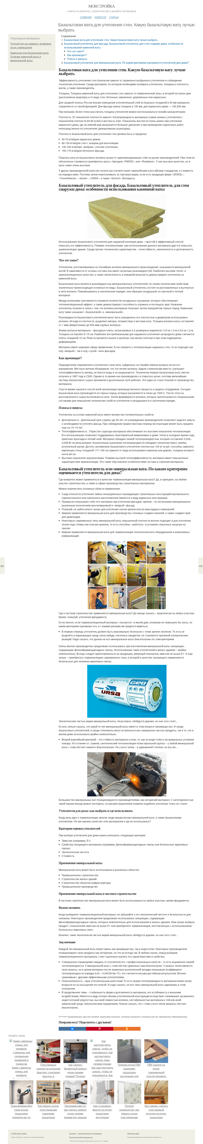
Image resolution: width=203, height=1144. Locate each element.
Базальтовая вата (75, 1016)
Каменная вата (165, 1016)
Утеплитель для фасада (130, 1016)
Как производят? (77, 55)
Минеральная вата (179, 1016)
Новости (100, 16)
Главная (86, 16)
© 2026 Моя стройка (18, 1133)
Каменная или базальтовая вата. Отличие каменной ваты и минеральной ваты (29, 57)
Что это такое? (75, 51)
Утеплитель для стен (149, 1016)
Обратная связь (133, 1133)
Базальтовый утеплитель (110, 1016)
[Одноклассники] (127, 1029)
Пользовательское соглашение (90, 1133)
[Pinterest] (99, 1029)
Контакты (72, 1133)
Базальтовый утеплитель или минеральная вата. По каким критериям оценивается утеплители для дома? (126, 62)
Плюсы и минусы (77, 59)
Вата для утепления (91, 1016)
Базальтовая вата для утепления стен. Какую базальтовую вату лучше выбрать (111, 40)
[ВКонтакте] (72, 1029)
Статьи (114, 16)
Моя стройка (101, 6)
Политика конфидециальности (81, 1137)
